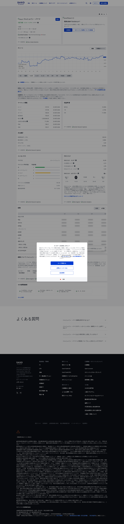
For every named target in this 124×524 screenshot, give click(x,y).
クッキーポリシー (66, 256)
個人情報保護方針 (77, 256)
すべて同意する (62, 263)
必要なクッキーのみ (62, 268)
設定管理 (62, 273)
